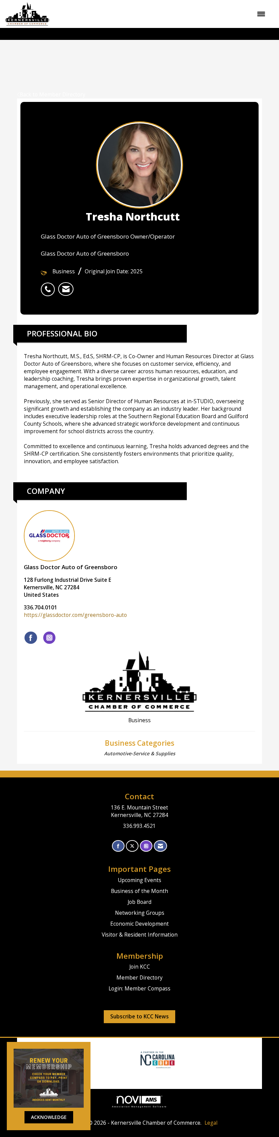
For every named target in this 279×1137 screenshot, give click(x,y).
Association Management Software (139, 1106)
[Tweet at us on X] (132, 846)
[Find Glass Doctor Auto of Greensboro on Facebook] (31, 638)
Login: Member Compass (139, 988)
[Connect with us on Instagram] (146, 846)
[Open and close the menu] (161, 14)
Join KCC (139, 966)
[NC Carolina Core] (157, 1059)
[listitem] (49, 285)
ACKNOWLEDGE (49, 1117)
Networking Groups (139, 912)
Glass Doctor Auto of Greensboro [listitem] (70, 567)
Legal (210, 1122)
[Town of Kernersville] (138, 1059)
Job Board (139, 902)
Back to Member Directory (52, 94)
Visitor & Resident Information (140, 934)
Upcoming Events (139, 880)
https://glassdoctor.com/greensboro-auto (75, 615)
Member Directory (139, 977)
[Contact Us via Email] (160, 846)
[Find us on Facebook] (118, 846)
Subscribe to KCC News (139, 1016)
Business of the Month (139, 891)
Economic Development (139, 923)
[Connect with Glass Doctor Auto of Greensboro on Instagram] (49, 638)
